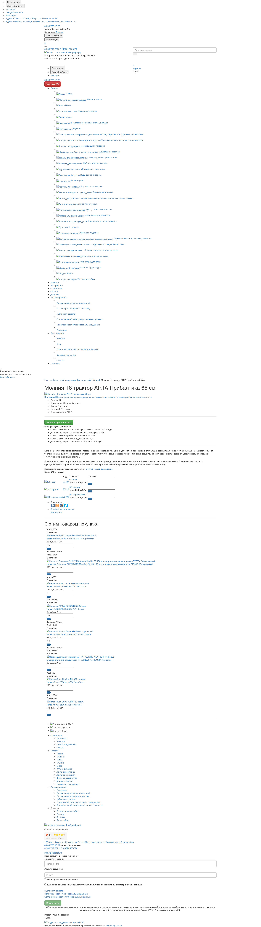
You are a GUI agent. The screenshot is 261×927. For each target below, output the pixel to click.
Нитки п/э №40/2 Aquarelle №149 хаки (65, 608)
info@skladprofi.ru (14, 12)
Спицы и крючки (64, 780)
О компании (56, 735)
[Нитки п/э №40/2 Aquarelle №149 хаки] (66, 605)
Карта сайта (62, 820)
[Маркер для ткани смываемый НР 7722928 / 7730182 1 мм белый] (80, 656)
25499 (66, 496)
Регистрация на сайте (67, 810)
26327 (66, 481)
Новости (60, 741)
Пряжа (59, 753)
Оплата (60, 813)
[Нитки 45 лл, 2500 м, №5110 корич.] (65, 701)
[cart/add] (90, 484)
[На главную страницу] (62, 51)
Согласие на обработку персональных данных (79, 804)
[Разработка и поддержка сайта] (64, 922)
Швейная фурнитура (66, 777)
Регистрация (13, 1)
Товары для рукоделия (67, 783)
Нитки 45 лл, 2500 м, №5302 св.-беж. (65, 682)
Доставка (60, 817)
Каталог (54, 750)
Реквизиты (61, 789)
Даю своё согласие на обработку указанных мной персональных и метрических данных (94, 884)
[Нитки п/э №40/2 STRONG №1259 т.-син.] (68, 583)
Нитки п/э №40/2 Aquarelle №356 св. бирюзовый (70, 538)
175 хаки (73, 479)
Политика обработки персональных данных (78, 801)
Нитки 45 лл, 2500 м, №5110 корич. (64, 704)
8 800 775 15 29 (52, 26)
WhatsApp (11, 15)
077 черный (75, 486)
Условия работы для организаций (73, 792)
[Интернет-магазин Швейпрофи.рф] (62, 824)
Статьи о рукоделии (66, 744)
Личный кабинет (15, 5)
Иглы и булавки (64, 768)
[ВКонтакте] (53, 505)
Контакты (61, 738)
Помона (59, 32)
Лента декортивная (66, 771)
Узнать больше (7, 376)
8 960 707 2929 (52, 48)
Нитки (59, 759)
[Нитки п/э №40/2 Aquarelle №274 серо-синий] (70, 630)
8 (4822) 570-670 (68, 48)
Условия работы (58, 786)
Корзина (137, 68)
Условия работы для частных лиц (73, 795)
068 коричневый (77, 494)
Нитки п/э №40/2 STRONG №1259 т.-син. (67, 586)
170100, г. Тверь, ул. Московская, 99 (32, 18)
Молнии (60, 756)
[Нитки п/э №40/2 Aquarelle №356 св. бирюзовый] (71, 535)
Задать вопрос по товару (58, 422)
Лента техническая (65, 774)
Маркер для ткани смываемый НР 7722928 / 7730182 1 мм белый (79, 659)
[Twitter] (66, 505)
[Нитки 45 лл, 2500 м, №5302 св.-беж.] (66, 678)
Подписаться (52, 902)
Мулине (60, 762)
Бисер (59, 765)
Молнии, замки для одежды (99, 468)
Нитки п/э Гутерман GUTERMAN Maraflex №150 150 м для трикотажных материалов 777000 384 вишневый (100, 564)
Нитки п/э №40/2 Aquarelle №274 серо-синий (69, 634)
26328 (66, 489)
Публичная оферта (65, 798)
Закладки (10, 9)
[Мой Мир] (61, 505)
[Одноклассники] (57, 505)
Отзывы (60, 747)
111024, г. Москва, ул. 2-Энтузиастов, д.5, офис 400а (41, 21)
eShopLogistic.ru (114, 925)
